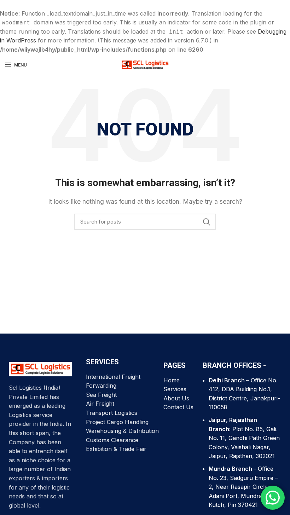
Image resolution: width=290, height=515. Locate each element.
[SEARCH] (206, 222)
